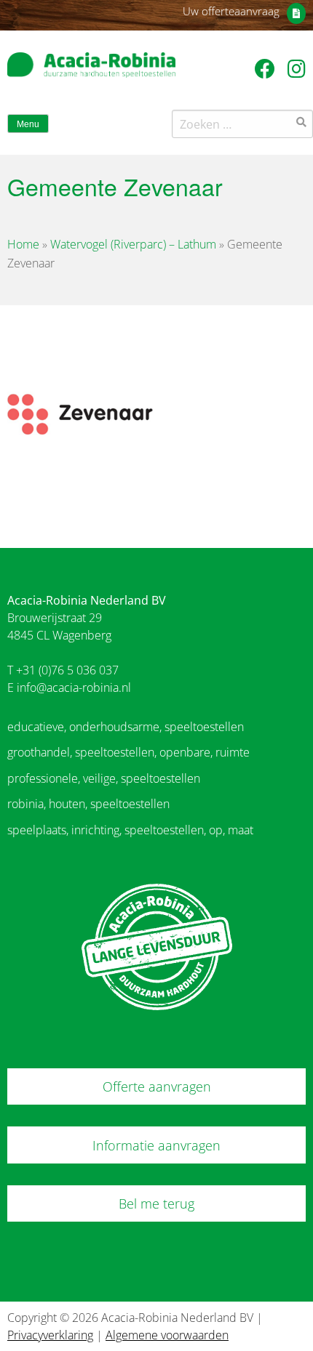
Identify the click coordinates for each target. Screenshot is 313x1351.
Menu (28, 124)
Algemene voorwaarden (167, 1335)
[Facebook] (267, 68)
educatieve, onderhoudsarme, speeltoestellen (125, 727)
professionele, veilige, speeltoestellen (103, 778)
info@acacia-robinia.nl (74, 687)
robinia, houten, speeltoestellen (88, 804)
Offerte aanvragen (157, 1086)
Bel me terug (156, 1203)
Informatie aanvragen (156, 1145)
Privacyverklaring (50, 1335)
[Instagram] (297, 68)
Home (23, 244)
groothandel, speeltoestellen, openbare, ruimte (128, 752)
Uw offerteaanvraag (231, 11)
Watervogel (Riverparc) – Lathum (133, 244)
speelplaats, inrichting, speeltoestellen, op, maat (130, 830)
